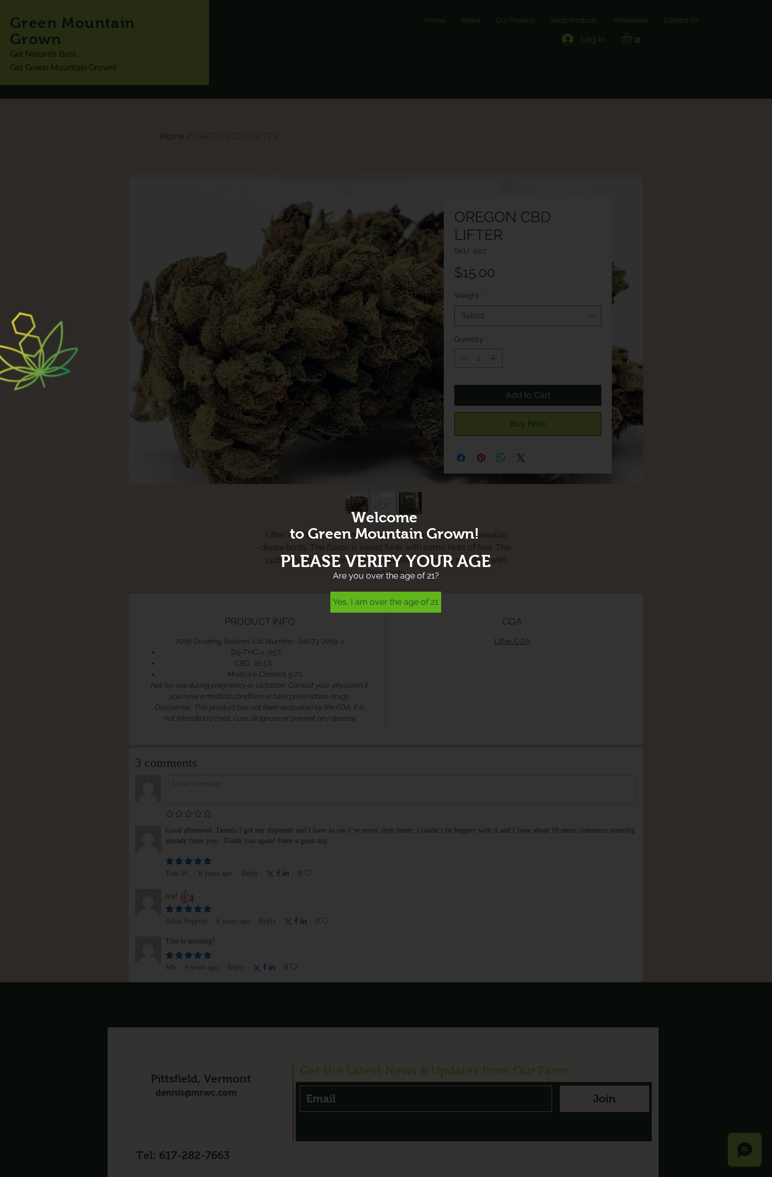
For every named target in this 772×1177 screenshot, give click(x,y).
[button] (385, 602)
